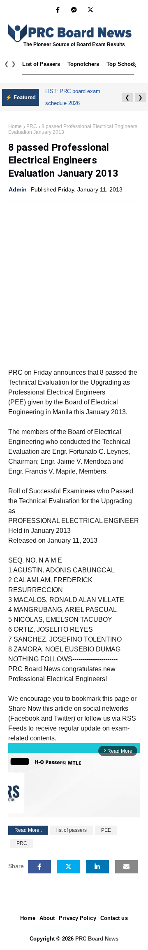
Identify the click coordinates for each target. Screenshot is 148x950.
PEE (106, 830)
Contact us (114, 918)
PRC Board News (96, 939)
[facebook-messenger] (74, 10)
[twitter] (90, 10)
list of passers (71, 830)
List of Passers (41, 64)
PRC (31, 126)
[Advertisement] (74, 284)
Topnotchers (83, 64)
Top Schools (122, 64)
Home (15, 126)
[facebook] (57, 10)
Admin (18, 189)
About (47, 918)
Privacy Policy (77, 918)
